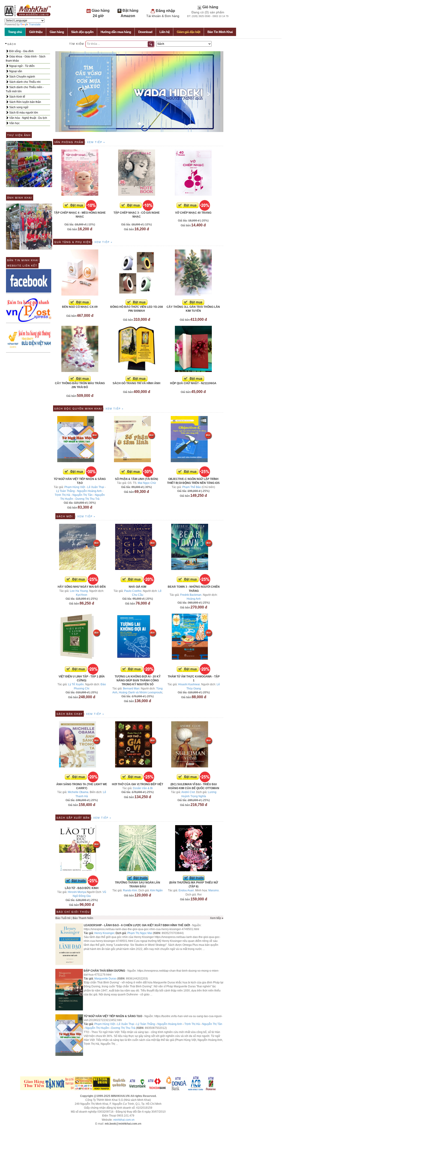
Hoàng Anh (194, 598)
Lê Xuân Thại (95, 487)
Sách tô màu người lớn (23, 112)
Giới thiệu (35, 32)
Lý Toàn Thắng (65, 491)
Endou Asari (186, 890)
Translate (35, 24)
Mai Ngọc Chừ (147, 483)
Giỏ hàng (210, 7)
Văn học (14, 123)
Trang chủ (15, 32)
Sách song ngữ (18, 107)
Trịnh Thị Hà (62, 495)
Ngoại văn (15, 71)
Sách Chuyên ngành (22, 76)
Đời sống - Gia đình (21, 51)
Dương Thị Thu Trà (87, 498)
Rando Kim (130, 890)
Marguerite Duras (105, 978)
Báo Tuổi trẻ (63, 918)
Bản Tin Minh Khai (220, 32)
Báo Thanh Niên (83, 918)
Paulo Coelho (132, 591)
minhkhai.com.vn (124, 1119)
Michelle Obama (78, 792)
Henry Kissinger (104, 933)
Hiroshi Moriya (77, 892)
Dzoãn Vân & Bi (143, 788)
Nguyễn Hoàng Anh (89, 491)
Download (145, 32)
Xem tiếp (95, 142)
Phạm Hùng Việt (74, 487)
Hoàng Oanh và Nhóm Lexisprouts (140, 692)
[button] (68, 91)
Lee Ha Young (79, 591)
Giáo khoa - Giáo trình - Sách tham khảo (25, 58)
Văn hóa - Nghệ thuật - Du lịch (28, 118)
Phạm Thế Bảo (191, 487)
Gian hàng (57, 32)
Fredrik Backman (190, 594)
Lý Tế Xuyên (76, 684)
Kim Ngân (156, 890)
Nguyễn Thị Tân (82, 495)
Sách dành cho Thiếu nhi (25, 82)
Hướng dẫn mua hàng (116, 32)
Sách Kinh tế (17, 96)
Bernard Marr (131, 688)
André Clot (188, 792)
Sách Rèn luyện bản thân (25, 102)
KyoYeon (81, 594)
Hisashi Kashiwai (189, 684)
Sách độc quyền (82, 32)
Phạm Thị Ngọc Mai (139, 933)
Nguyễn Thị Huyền (97, 1028)
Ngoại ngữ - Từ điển (22, 66)
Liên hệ (164, 32)
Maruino (213, 890)
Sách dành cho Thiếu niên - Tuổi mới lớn (25, 89)
